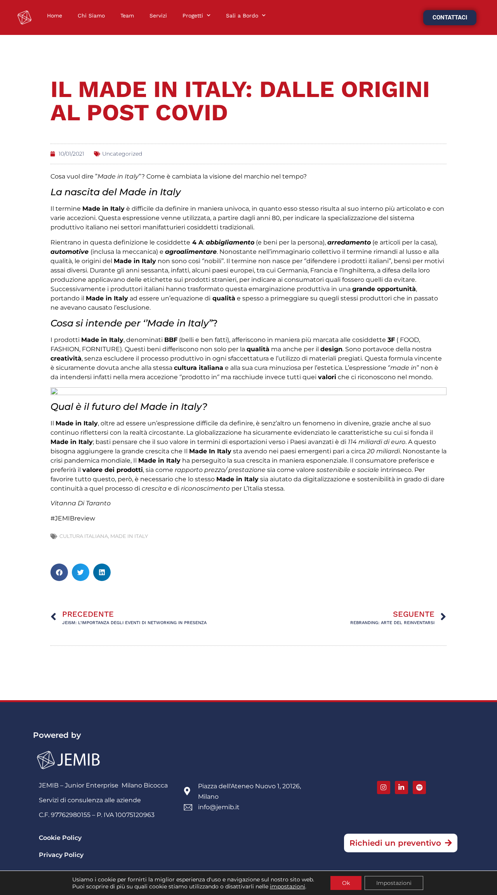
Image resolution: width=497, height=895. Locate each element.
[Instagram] (383, 787)
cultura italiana (83, 536)
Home (54, 15)
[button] (59, 572)
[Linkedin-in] (401, 787)
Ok (346, 882)
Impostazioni (394, 882)
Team (127, 15)
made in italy (129, 536)
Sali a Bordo (242, 15)
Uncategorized (122, 153)
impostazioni (287, 886)
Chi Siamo (91, 15)
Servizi (158, 15)
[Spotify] (419, 787)
